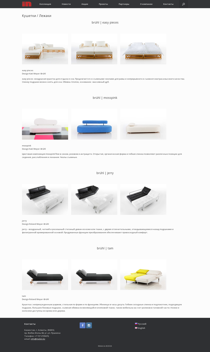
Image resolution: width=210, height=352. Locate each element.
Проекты (103, 4)
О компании (146, 4)
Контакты (168, 4)
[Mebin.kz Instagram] (89, 325)
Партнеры (124, 4)
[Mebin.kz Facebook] (82, 325)
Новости (66, 4)
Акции (84, 4)
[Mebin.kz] (27, 4)
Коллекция (45, 4)
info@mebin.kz (38, 339)
